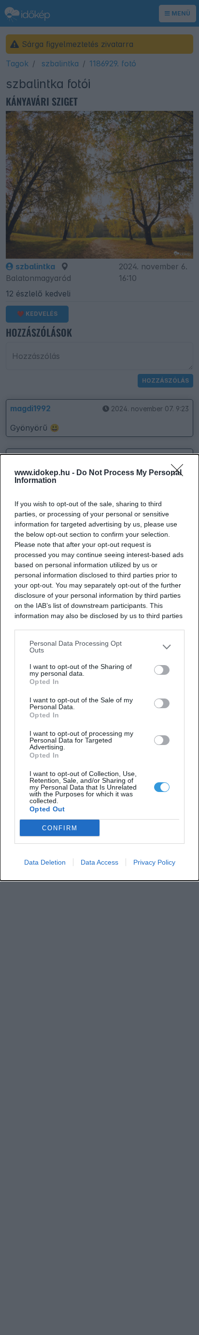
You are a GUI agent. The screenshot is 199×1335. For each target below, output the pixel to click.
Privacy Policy (154, 862)
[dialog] (99, 667)
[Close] (180, 473)
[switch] (162, 670)
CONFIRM (60, 828)
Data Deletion (45, 862)
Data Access (99, 862)
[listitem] (99, 646)
